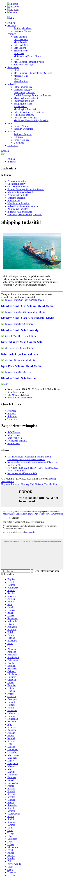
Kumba (11, 22)
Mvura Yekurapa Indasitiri (26, 98)
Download (19, 142)
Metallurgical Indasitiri (25, 109)
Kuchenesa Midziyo (23, 64)
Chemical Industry (23, 89)
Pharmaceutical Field (24, 101)
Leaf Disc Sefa (21, 39)
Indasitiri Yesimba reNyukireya (29, 112)
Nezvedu (11, 25)
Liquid (17, 70)
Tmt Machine (50, 484)
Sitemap (53, 478)
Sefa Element (20, 36)
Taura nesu (12, 145)
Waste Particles (21, 81)
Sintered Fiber (20, 50)
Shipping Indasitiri (23, 103)
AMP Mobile (7, 481)
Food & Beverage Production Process (32, 95)
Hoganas (5, 484)
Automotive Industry (24, 114)
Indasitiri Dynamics (23, 128)
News (10, 123)
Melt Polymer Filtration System (29, 61)
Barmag (25, 484)
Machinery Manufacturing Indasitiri (31, 120)
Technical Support (23, 134)
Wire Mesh (19, 53)
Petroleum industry (23, 87)
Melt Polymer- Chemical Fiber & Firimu (33, 73)
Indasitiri (11, 84)
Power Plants (20, 106)
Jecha (16, 78)
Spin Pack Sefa (21, 45)
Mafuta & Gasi (21, 75)
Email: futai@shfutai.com (19, 397)
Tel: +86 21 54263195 (18, 394)
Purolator (15, 484)
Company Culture (22, 31)
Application (13, 67)
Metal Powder (20, 42)
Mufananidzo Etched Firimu (27, 56)
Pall (32, 484)
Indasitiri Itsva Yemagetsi (26, 117)
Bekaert (39, 484)
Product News (21, 126)
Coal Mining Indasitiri (24, 92)
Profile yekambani (23, 28)
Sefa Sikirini (20, 48)
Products (11, 34)
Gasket (17, 59)
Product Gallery (21, 140)
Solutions (18, 137)
